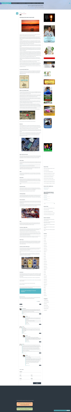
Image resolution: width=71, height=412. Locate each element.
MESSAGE (21, 371)
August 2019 (45, 251)
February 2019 (45, 261)
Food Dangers (45, 303)
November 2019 (45, 246)
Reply (40, 324)
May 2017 (45, 290)
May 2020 (45, 238)
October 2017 (45, 282)
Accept (68, 410)
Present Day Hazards (31, 7)
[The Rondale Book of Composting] (24, 81)
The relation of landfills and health (25, 298)
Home (27, 7)
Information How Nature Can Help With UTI (48, 176)
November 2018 (45, 264)
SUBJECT (32, 378)
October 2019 (45, 248)
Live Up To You (45, 195)
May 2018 (45, 274)
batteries (26, 125)
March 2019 (45, 259)
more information (65, 410)
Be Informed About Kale (46, 209)
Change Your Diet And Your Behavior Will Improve (49, 181)
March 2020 (45, 241)
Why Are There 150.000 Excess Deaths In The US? (49, 168)
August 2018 (45, 269)
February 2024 (45, 235)
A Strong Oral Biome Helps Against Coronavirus (49, 214)
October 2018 (45, 266)
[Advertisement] (49, 136)
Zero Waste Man (45, 199)
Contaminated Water (46, 300)
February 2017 (45, 295)
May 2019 (45, 256)
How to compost (23, 297)
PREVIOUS (21, 304)
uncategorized (45, 310)
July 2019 (45, 253)
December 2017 (45, 279)
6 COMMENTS (38, 301)
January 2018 (45, 277)
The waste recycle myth (31, 298)
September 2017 (45, 284)
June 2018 (45, 272)
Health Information (46, 305)
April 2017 (45, 292)
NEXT (40, 304)
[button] (0, 3)
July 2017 (45, 287)
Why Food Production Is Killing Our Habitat (48, 178)
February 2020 (45, 243)
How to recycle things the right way (29, 297)
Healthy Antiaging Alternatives (5, 2)
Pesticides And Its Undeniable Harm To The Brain (49, 173)
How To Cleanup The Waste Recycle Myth (48, 171)
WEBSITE (21, 378)
